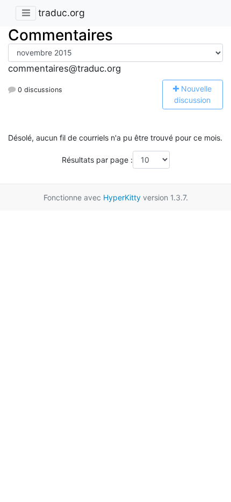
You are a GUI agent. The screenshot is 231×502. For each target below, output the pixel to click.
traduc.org (61, 12)
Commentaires (60, 35)
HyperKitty (122, 197)
